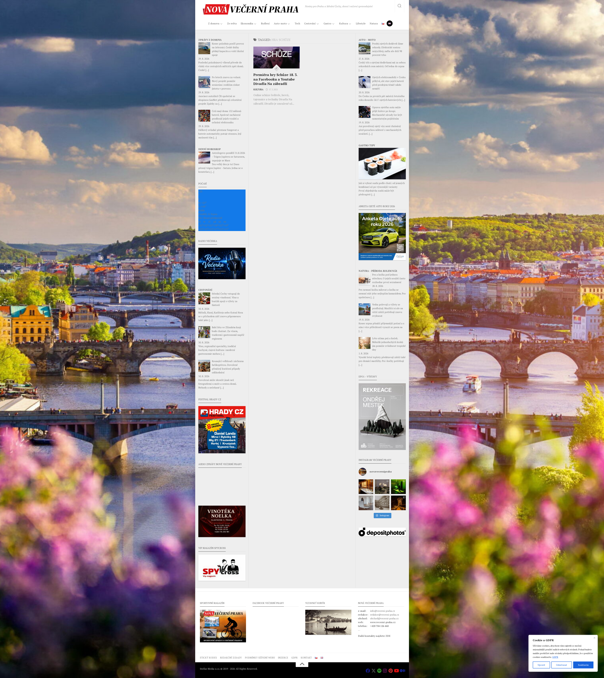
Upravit (541, 664)
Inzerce (283, 657)
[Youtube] (396, 671)
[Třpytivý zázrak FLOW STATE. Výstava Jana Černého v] (398, 486)
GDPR (555, 657)
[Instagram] (385, 671)
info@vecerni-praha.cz (382, 610)
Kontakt (306, 657)
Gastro (327, 23)
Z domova (213, 23)
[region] (563, 653)
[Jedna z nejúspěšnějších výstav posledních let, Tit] (366, 486)
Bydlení (265, 23)
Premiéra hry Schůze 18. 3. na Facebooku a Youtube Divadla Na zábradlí (275, 79)
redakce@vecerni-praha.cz (384, 614)
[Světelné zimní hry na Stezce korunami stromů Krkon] (398, 503)
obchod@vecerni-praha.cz (384, 618)
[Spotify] (379, 671)
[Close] (594, 637)
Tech (297, 23)
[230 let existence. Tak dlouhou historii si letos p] (382, 503)
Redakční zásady (231, 657)
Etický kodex (208, 657)
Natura (374, 23)
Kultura (343, 23)
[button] (382, 416)
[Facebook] (368, 671)
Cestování (310, 23)
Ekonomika (247, 23)
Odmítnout (561, 664)
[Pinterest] (390, 671)
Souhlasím (583, 664)
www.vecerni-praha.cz (383, 622)
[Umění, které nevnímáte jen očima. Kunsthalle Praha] (382, 486)
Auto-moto (280, 23)
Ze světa (232, 23)
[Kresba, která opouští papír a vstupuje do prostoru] (366, 503)
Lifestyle (361, 23)
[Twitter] (373, 671)
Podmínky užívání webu (260, 657)
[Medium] (402, 671)
